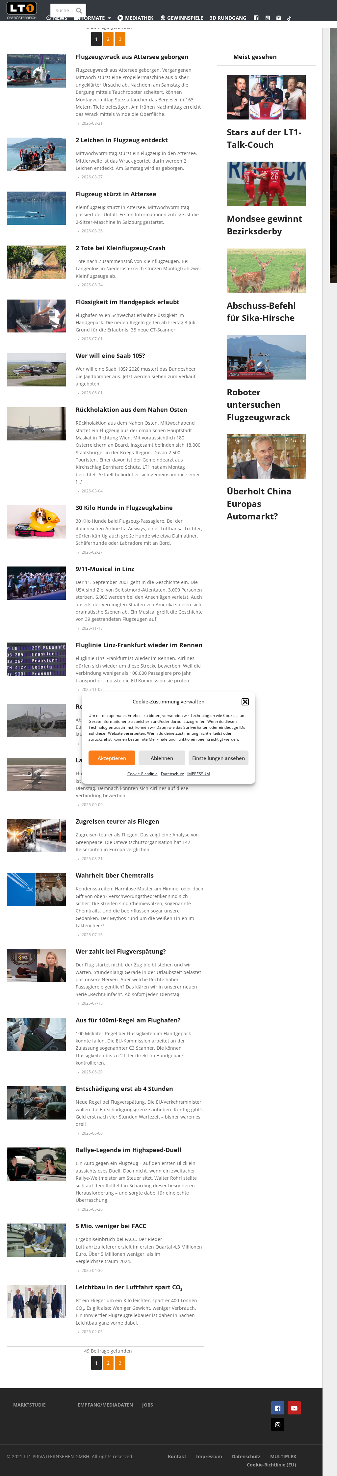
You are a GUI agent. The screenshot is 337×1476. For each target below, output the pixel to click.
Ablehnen (162, 758)
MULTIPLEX (283, 1456)
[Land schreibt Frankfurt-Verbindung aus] (36, 774)
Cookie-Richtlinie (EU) (271, 1465)
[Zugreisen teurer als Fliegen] (36, 835)
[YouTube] (294, 1407)
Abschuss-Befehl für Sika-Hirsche (261, 312)
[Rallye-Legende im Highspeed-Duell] (36, 1164)
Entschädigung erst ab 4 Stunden (124, 1089)
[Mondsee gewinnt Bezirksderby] (266, 184)
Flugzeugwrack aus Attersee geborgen (132, 57)
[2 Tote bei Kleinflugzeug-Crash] (36, 262)
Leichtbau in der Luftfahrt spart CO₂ (129, 1287)
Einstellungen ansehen (218, 758)
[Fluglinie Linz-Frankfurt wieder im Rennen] (36, 659)
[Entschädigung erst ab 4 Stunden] (36, 1103)
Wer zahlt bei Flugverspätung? (121, 951)
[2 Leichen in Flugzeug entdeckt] (36, 154)
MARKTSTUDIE (29, 1405)
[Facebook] (277, 1407)
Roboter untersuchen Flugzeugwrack (258, 404)
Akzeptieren (112, 758)
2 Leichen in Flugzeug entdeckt (122, 140)
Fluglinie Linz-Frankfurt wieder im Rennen (139, 645)
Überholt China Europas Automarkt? (259, 503)
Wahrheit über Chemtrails (115, 875)
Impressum (209, 1456)
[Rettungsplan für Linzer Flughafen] (36, 720)
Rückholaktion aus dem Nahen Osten (131, 409)
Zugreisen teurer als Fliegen (117, 821)
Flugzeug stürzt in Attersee (116, 194)
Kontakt (177, 1456)
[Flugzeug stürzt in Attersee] (36, 208)
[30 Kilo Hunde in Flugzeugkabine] (36, 522)
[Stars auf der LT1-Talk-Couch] (266, 97)
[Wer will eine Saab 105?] (36, 369)
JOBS (147, 1405)
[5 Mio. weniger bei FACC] (36, 1240)
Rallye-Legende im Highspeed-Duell (128, 1150)
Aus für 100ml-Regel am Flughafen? (128, 1020)
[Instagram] (277, 1424)
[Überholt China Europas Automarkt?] (266, 456)
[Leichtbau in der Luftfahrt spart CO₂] (36, 1301)
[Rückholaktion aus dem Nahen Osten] (36, 423)
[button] (245, 701)
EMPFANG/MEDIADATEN (100, 1405)
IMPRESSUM (198, 774)
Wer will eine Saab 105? (110, 355)
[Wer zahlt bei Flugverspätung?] (36, 965)
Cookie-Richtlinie (142, 774)
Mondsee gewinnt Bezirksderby (264, 225)
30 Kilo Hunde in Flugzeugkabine (124, 508)
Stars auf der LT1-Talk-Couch (264, 138)
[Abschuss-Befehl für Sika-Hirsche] (266, 271)
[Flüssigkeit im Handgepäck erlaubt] (36, 316)
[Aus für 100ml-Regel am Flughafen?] (36, 1034)
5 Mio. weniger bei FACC (111, 1226)
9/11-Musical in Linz (105, 569)
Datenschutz (172, 774)
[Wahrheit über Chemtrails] (36, 889)
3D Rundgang (228, 17)
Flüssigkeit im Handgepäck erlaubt (127, 302)
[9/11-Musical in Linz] (36, 583)
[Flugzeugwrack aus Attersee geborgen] (36, 71)
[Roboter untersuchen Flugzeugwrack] (266, 357)
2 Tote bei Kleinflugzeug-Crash (121, 248)
